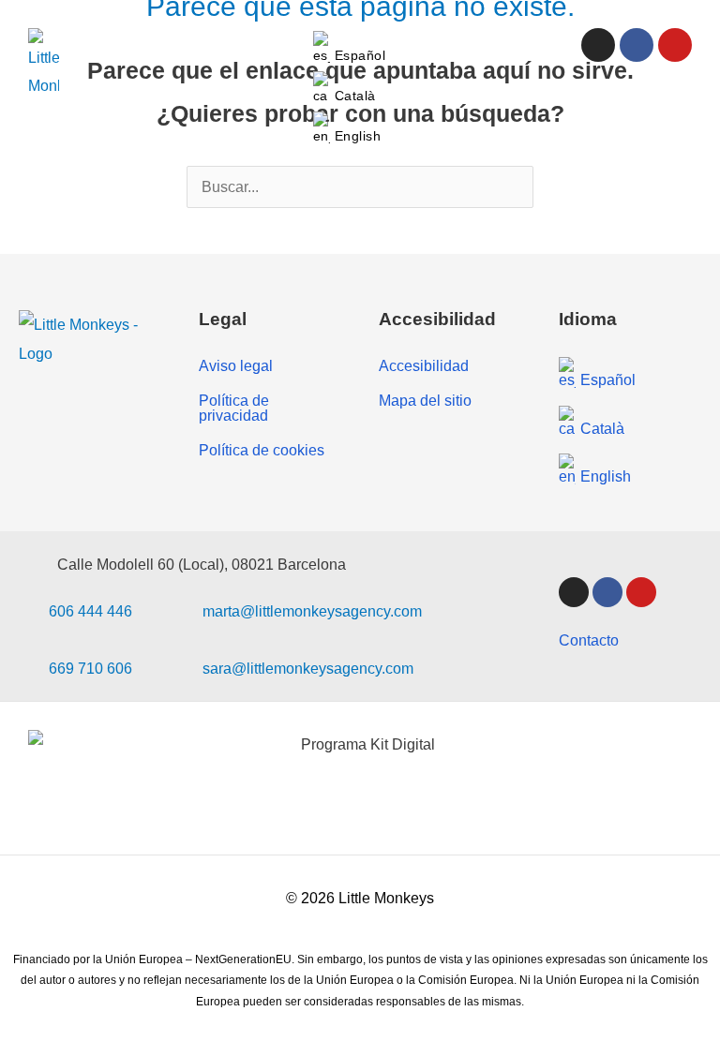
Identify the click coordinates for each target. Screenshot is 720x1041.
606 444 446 (90, 610)
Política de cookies (261, 449)
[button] (685, 88)
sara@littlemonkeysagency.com (307, 668)
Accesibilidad (424, 365)
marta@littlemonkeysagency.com (312, 610)
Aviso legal (236, 365)
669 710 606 (90, 668)
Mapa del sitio (425, 400)
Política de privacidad (234, 408)
